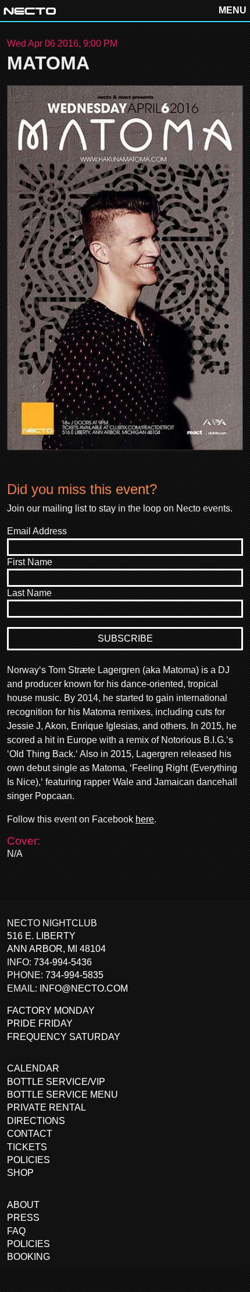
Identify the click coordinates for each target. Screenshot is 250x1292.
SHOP (20, 1173)
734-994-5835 (74, 975)
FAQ (16, 1231)
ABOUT (23, 1205)
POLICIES (28, 1160)
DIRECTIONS (36, 1121)
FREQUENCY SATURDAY (63, 1037)
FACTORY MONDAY (51, 1011)
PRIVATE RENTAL (46, 1107)
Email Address (37, 531)
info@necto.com (84, 988)
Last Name (29, 593)
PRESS (23, 1218)
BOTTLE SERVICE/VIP (56, 1082)
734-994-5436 (63, 962)
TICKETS (27, 1147)
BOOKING (28, 1257)
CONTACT (29, 1134)
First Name (29, 562)
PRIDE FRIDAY (40, 1023)
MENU (233, 10)
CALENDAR (33, 1068)
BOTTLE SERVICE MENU (62, 1095)
